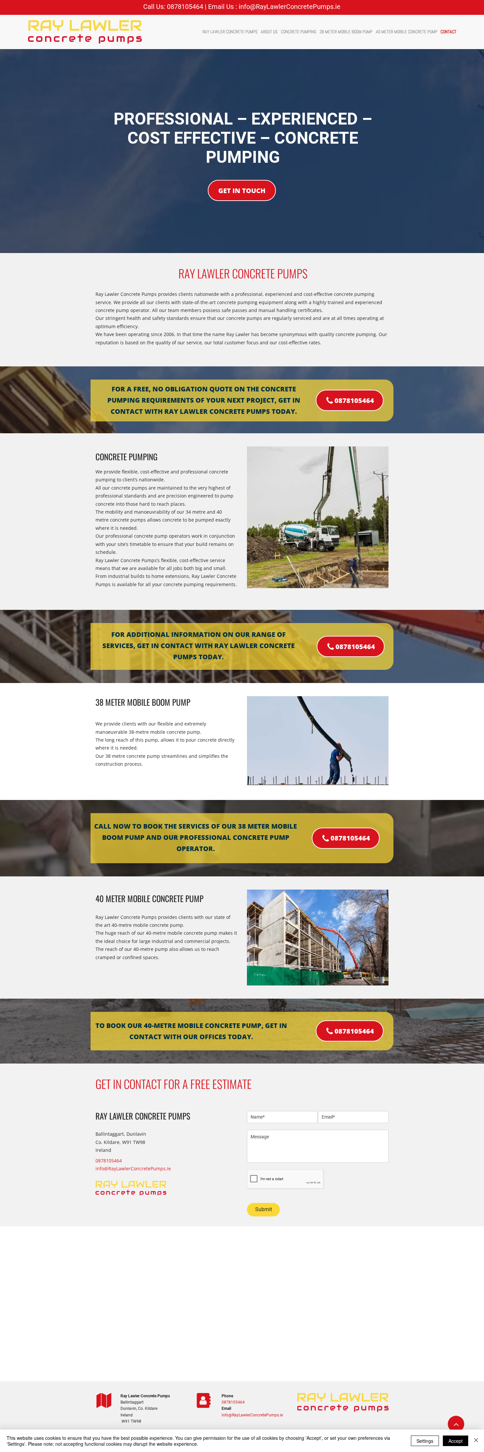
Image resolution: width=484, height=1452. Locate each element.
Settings (425, 1441)
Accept (455, 1441)
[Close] (476, 1441)
